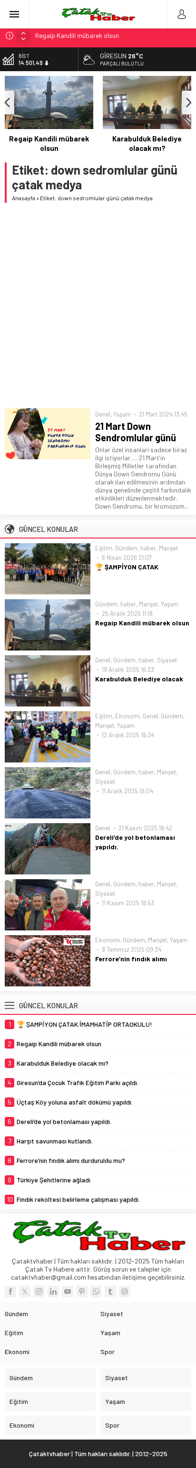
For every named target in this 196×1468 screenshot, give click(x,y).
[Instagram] (39, 1291)
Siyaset (167, 660)
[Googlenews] (124, 1291)
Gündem (126, 548)
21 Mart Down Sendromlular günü (135, 431)
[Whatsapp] (96, 1291)
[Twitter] (24, 1291)
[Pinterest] (82, 1291)
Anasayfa (23, 198)
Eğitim (103, 548)
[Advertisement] (98, 305)
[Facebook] (10, 1291)
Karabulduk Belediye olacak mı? (147, 143)
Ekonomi (127, 716)
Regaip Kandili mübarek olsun (49, 143)
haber (148, 548)
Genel (102, 414)
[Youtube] (67, 1291)
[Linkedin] (53, 1291)
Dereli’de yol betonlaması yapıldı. (135, 842)
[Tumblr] (110, 1291)
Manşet (168, 548)
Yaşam (122, 414)
